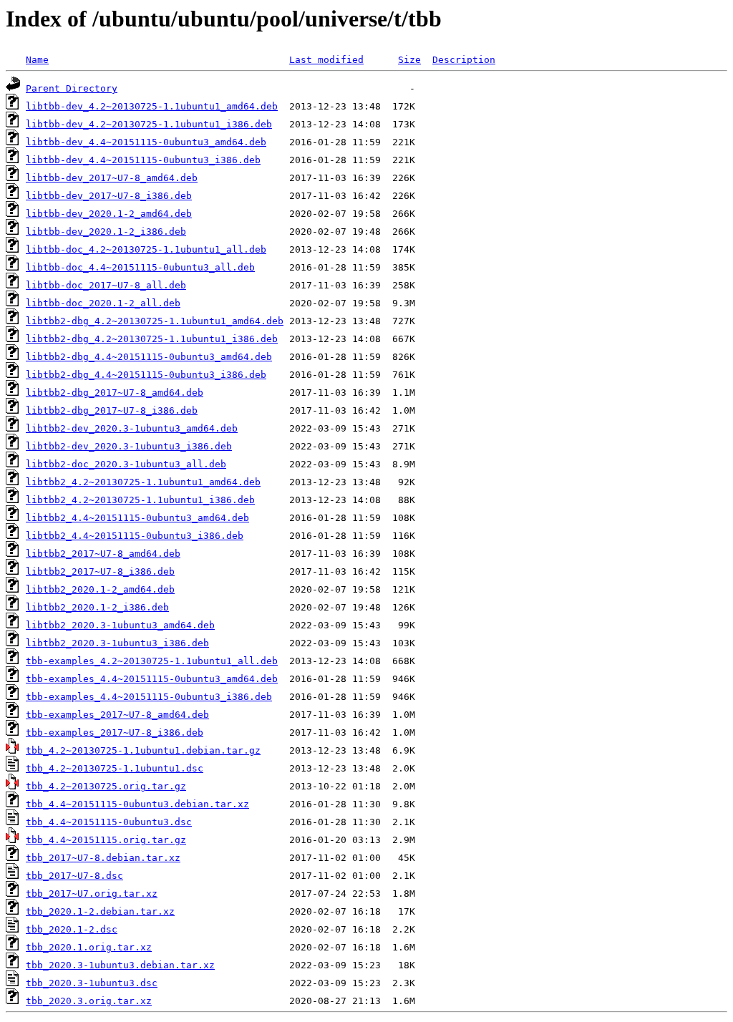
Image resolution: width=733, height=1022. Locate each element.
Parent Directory (71, 88)
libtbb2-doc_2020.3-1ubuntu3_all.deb (126, 464)
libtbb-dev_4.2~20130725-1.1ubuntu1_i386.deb (149, 124)
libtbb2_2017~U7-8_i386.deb (100, 571)
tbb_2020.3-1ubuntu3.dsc (91, 983)
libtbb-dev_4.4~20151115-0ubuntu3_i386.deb (143, 160)
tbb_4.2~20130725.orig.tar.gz (106, 786)
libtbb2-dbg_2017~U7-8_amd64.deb (114, 392)
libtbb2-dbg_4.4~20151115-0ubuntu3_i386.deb (146, 374)
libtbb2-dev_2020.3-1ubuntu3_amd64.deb (132, 428)
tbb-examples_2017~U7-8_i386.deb (114, 732)
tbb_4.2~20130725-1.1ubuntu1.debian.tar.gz (143, 750)
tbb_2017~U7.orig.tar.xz (91, 893)
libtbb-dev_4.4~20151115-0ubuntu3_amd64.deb (146, 142)
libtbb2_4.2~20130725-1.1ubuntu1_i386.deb (140, 500)
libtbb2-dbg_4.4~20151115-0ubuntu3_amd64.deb (149, 356)
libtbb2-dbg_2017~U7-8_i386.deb (112, 410)
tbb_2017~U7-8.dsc (74, 875)
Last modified (326, 59)
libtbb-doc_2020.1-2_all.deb (103, 303)
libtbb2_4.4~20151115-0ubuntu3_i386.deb (134, 535)
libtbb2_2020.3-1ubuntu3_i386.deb (117, 643)
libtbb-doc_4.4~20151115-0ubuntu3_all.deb (140, 267)
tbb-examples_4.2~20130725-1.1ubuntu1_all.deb (152, 661)
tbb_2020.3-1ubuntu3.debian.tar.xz (120, 965)
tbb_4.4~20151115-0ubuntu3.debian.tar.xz (137, 804)
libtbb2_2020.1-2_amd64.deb (100, 589)
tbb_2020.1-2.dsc (71, 929)
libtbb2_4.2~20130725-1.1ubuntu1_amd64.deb (143, 482)
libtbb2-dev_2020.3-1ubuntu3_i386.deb (129, 446)
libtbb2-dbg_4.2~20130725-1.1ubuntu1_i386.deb (152, 339)
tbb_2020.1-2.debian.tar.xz (100, 911)
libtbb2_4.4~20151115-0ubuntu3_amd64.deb (137, 517)
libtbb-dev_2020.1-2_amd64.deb (109, 213)
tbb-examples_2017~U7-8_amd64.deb (117, 714)
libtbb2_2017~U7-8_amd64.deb (103, 553)
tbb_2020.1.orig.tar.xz (89, 947)
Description (463, 59)
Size (409, 59)
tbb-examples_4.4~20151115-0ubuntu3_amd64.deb (152, 678)
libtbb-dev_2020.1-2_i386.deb (106, 231)
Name (37, 59)
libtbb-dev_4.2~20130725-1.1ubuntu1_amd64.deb (152, 106)
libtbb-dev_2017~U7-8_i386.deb (109, 195)
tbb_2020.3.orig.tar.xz (89, 1001)
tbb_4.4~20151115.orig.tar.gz (106, 839)
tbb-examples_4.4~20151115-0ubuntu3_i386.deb (149, 696)
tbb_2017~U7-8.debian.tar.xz (103, 857)
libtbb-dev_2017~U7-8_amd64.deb (112, 177)
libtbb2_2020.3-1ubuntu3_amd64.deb (120, 625)
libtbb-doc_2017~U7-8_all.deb (106, 285)
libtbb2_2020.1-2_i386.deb (97, 607)
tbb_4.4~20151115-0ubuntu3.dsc (109, 822)
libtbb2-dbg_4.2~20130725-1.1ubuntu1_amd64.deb (154, 321)
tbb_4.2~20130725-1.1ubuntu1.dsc (114, 768)
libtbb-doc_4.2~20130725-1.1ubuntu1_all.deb (146, 249)
